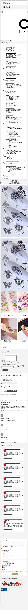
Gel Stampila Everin (9, 56)
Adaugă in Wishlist (4, 394)
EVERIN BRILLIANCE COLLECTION (13, 96)
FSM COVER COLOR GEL (11, 53)
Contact (5, 554)
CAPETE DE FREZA (10, 83)
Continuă (5, 369)
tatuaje (17, 442)
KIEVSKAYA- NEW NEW (10, 102)
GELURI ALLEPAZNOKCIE (11, 166)
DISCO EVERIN (9, 93)
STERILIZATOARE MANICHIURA (12, 161)
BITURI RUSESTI (9, 81)
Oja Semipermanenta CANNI (11, 118)
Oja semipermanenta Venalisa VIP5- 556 (12, 452)
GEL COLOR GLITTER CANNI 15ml (12, 55)
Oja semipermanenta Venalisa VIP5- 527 (12, 494)
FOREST (10, 143)
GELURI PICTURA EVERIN (11, 57)
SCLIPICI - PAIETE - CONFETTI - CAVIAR (14, 76)
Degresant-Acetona (12, 138)
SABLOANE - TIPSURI (10, 87)
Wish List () (5, 556)
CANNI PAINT (8, 49)
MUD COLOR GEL (9, 61)
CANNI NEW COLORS (10, 48)
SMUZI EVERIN (9, 112)
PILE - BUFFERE (9, 86)
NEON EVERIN (9, 106)
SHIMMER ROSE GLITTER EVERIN (13, 63)
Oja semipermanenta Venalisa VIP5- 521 (12, 508)
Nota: (2, 362)
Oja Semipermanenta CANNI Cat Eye (13, 119)
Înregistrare (5, 551)
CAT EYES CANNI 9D (10, 92)
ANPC (4, 567)
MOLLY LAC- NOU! (9, 103)
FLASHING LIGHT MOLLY (11, 99)
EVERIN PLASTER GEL (10, 51)
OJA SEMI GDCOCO (10, 108)
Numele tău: (3, 354)
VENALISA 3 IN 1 (9, 115)
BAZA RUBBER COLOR (10, 127)
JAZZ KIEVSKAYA (9, 60)
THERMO (8, 113)
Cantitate (2, 390)
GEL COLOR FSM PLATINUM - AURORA (13, 54)
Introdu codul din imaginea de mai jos (8, 364)
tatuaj (5, 442)
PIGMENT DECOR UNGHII (11, 75)
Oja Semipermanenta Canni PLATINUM (13, 122)
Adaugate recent (7, 445)
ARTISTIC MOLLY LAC (10, 47)
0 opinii (2, 396)
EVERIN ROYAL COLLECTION (12, 98)
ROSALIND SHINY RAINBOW (11, 62)
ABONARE (15, 574)
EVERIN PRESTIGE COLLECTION (12, 97)
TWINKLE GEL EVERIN (10, 67)
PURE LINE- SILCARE (10, 174)
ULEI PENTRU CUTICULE (11, 153)
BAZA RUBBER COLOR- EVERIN (15, 136)
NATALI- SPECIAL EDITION (11, 105)
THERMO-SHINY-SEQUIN (11, 66)
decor (8, 442)
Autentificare (6, 550)
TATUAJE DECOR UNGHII (11, 78)
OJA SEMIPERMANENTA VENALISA (13, 110)
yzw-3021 (14, 442)
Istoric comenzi (6, 552)
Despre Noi (5, 561)
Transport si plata (6, 565)
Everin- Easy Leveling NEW (14, 168)
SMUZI (10, 147)
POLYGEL (8, 171)
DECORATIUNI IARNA (10, 72)
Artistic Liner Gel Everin (10, 46)
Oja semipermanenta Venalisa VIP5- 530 (12, 480)
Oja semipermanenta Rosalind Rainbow (13, 109)
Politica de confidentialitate (9, 563)
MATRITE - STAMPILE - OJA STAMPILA (14, 74)
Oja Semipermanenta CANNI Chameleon (13, 121)
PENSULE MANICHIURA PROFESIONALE (14, 85)
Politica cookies (6, 564)
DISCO (10, 141)
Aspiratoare (8, 157)
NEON (10, 145)
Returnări (5, 566)
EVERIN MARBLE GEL (10, 50)
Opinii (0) (5, 347)
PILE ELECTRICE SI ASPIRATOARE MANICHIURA (16, 159)
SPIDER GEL (8, 64)
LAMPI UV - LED (9, 158)
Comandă (5, 553)
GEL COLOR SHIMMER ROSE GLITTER (14, 128)
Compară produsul (12, 394)
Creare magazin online (13, 578)
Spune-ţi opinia (7, 396)
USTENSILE (8, 88)
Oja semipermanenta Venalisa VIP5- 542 (12, 466)
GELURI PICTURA (9, 131)
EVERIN (7, 95)
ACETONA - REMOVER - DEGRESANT (13, 151)
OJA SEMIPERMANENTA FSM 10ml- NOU (14, 117)
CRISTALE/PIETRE (9, 71)
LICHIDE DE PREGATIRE (11, 135)
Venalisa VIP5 (8, 116)
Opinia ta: (3, 360)
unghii (10, 442)
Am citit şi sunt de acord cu (13, 575)
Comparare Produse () (8, 555)
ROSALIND (8, 111)
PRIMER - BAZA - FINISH (11, 152)
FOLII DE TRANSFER (10, 73)
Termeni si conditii (7, 562)
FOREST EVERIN (9, 101)
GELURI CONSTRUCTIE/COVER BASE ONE (15, 167)
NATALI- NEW (8, 104)
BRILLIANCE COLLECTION (14, 140)
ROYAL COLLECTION (13, 146)
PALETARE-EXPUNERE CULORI (12, 84)
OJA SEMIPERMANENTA (11, 139)
